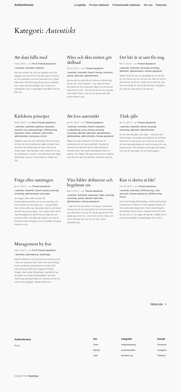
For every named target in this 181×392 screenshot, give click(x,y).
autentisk (19, 68)
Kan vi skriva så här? (137, 180)
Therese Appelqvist (94, 68)
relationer (39, 68)
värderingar (45, 254)
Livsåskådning (73, 130)
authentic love (20, 130)
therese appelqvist (153, 71)
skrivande (124, 193)
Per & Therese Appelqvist (44, 63)
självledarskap (73, 136)
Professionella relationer (126, 5)
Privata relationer (99, 5)
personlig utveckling (150, 68)
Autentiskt (29, 68)
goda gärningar (36, 130)
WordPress (33, 376)
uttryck (43, 136)
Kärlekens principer (31, 116)
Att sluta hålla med (30, 57)
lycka (83, 130)
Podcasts (161, 5)
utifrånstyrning (154, 193)
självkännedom (91, 75)
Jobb (157, 190)
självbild (81, 133)
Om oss (148, 5)
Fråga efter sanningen (33, 180)
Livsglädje (80, 5)
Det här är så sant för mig (141, 57)
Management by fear (32, 244)
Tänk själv (128, 116)
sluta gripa (34, 136)
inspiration (19, 133)
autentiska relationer (34, 126)
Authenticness (23, 5)
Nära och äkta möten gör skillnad (89, 60)
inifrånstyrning (50, 130)
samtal (70, 75)
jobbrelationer (32, 254)
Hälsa (101, 195)
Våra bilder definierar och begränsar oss (90, 183)
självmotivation (88, 136)
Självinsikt (78, 75)
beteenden (93, 195)
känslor (46, 190)
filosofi (91, 72)
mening (98, 72)
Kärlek (28, 133)
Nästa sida (158, 304)
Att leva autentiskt (83, 116)
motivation (108, 72)
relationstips (47, 133)
